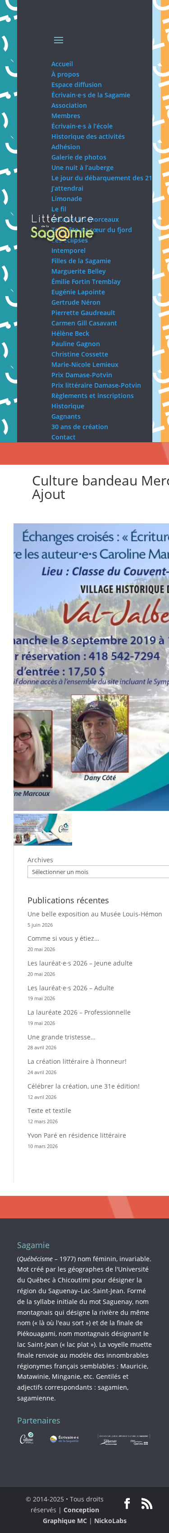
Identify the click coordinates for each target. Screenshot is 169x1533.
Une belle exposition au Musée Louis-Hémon (94, 914)
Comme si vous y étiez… (63, 938)
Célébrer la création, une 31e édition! (83, 1086)
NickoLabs (110, 1520)
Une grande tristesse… (61, 1037)
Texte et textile (49, 1110)
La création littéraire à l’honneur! (77, 1061)
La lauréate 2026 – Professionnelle (79, 1012)
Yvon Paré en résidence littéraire (76, 1135)
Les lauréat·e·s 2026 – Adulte (70, 988)
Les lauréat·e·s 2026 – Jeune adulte (79, 963)
